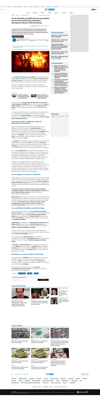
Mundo (18, 15)
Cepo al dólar (37, 6)
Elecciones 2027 (49, 6)
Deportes (27, 380)
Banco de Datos (54, 378)
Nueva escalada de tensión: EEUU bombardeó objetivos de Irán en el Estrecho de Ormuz (31, 49)
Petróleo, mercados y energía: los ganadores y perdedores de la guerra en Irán (63, 301)
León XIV (25, 6)
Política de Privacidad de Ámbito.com (30, 382)
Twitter (12, 374)
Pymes (42, 6)
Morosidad (55, 6)
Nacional (14, 380)
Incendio (36, 273)
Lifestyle (84, 378)
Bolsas (57, 116)
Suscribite (43, 279)
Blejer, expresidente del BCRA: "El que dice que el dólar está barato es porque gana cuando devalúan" (61, 68)
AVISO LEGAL (46, 382)
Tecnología (74, 380)
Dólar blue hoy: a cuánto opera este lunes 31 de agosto (59, 40)
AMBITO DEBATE (61, 386)
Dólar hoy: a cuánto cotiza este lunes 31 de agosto (59, 35)
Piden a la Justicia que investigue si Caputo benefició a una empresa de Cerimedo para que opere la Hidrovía (61, 90)
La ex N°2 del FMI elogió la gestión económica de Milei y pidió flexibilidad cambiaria (61, 75)
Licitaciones (72, 382)
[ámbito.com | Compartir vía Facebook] (42, 25)
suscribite (93, 9)
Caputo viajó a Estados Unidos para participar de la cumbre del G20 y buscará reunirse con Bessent (24, 96)
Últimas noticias (22, 378)
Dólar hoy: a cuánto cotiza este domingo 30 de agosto (39, 361)
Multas (65, 382)
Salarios (31, 6)
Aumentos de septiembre (17, 6)
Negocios (57, 12)
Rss (80, 380)
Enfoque (9, 6)
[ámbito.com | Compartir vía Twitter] (43, 25)
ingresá (97, 9)
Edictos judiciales (56, 382)
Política (49, 12)
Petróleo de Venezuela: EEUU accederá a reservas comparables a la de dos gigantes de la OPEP (43, 96)
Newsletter (97, 12)
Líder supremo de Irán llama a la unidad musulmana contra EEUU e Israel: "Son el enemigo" (63, 293)
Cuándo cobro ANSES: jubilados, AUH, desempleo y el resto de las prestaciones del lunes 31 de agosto (59, 46)
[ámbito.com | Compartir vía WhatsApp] (40, 25)
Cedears (66, 116)
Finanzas (43, 12)
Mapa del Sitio (15, 382)
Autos (57, 380)
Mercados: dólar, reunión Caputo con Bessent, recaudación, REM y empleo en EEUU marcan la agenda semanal (60, 343)
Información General (48, 380)
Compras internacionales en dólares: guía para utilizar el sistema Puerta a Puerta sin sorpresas (58, 363)
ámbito (13, 15)
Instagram (17, 374)
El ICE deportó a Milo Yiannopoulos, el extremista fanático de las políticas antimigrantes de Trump (19, 303)
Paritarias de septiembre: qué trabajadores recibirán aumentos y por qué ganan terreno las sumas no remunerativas (61, 82)
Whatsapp (27, 374)
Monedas (53, 116)
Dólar (28, 12)
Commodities (61, 116)
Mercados (63, 378)
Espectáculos (65, 380)
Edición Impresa (36, 380)
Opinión (64, 12)
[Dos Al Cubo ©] (82, 392)
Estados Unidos (24, 15)
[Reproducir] (14, 40)
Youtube (24, 374)
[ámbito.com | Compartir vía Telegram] (46, 25)
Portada (14, 378)
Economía (35, 12)
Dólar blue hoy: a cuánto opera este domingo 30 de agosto (39, 367)
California (30, 273)
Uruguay (71, 12)
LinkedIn (20, 374)
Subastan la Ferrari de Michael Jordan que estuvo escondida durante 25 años (39, 302)
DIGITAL (37, 386)
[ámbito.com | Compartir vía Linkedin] (45, 25)
